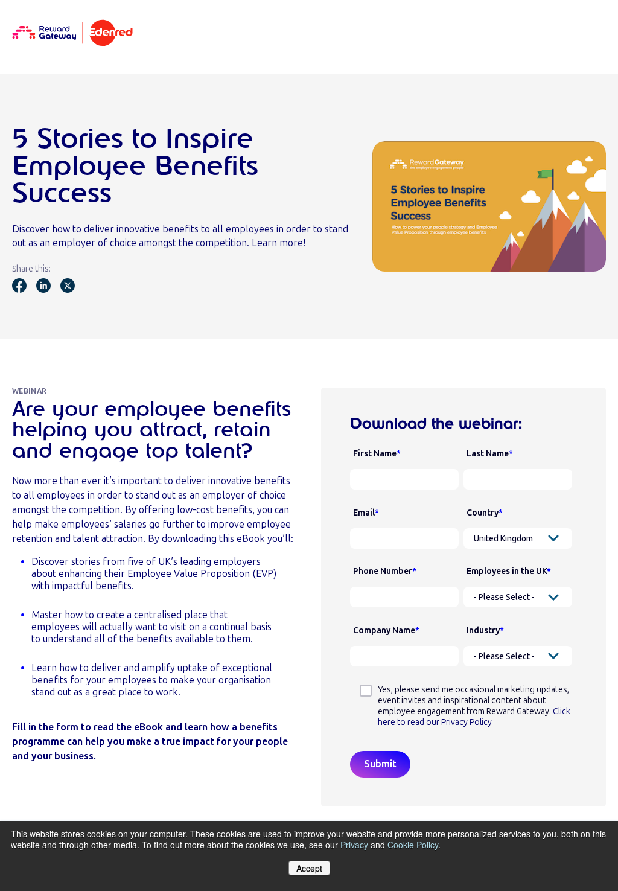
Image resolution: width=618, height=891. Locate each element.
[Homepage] (72, 33)
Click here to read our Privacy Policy (474, 716)
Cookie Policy (412, 844)
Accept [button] (309, 868)
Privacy (354, 844)
